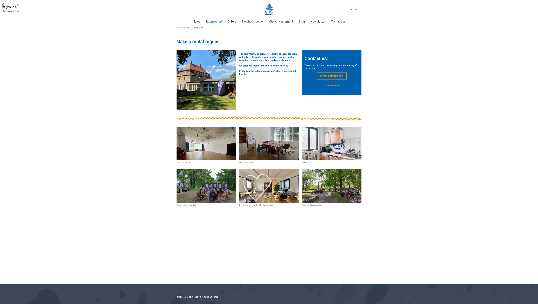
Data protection (193, 296)
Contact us (338, 21)
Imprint (180, 296)
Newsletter (317, 21)
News (196, 21)
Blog (302, 21)
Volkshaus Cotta (183, 28)
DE (350, 9)
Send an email (331, 85)
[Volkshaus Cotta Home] (269, 9)
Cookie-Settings (210, 296)
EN (356, 9)
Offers (232, 21)
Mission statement (280, 21)
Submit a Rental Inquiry (331, 75)
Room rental (214, 21)
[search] (341, 10)
